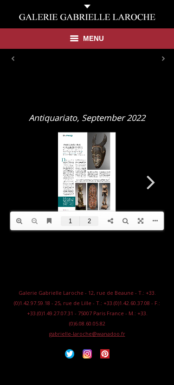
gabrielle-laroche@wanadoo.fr (87, 333)
